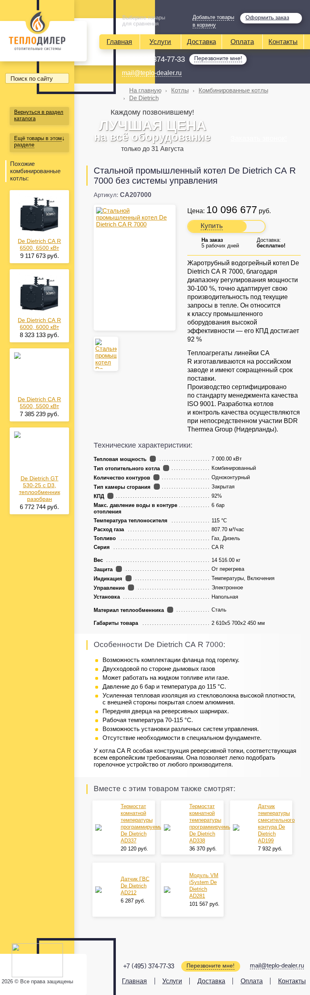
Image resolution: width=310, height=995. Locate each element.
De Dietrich (144, 97)
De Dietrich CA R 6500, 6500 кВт (39, 244)
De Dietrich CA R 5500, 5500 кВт (39, 402)
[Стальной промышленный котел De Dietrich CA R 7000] (134, 217)
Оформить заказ (267, 17)
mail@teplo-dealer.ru (152, 72)
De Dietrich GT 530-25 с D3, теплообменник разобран (39, 488)
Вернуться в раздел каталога (38, 115)
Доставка (201, 42)
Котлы (180, 90)
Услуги (160, 42)
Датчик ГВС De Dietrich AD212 (135, 886)
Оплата (242, 42)
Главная (119, 42)
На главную (145, 90)
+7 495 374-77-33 (153, 58)
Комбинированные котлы (233, 90)
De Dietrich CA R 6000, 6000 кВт (39, 323)
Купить (212, 226)
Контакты (282, 42)
